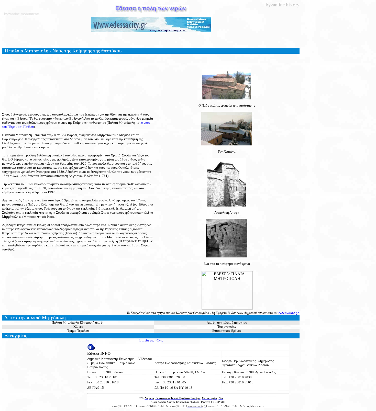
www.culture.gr (288, 313)
